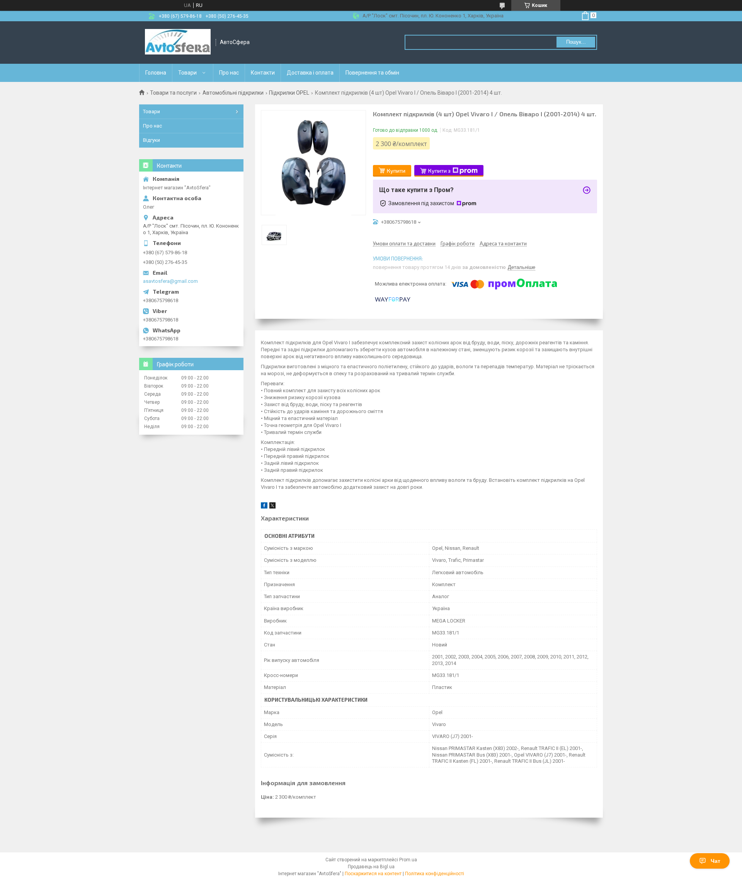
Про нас (229, 73)
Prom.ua (408, 859)
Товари (187, 73)
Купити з (439, 170)
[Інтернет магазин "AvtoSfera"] (178, 42)
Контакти (263, 73)
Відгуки (151, 140)
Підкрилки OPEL (289, 93)
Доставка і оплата (310, 73)
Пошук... (576, 42)
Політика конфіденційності (434, 873)
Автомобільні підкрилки (233, 93)
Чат (715, 861)
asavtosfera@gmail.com (170, 281)
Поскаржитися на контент (373, 873)
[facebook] (264, 507)
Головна (155, 73)
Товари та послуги (173, 93)
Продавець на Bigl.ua (371, 866)
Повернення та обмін (372, 73)
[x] (272, 507)
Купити (396, 170)
